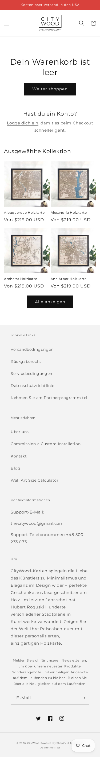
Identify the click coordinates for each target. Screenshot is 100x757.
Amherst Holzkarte (20, 279)
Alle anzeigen (50, 301)
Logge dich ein (22, 122)
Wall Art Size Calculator (34, 480)
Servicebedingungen (31, 373)
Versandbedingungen (32, 349)
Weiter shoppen (50, 88)
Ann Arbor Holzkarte (69, 279)
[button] (7, 23)
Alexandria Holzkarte (69, 213)
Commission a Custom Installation (46, 443)
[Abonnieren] (83, 698)
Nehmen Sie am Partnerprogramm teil (50, 397)
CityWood (33, 743)
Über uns (20, 431)
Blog (15, 468)
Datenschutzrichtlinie (32, 385)
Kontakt (19, 456)
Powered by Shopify (53, 743)
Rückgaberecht (26, 361)
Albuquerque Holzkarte (24, 213)
